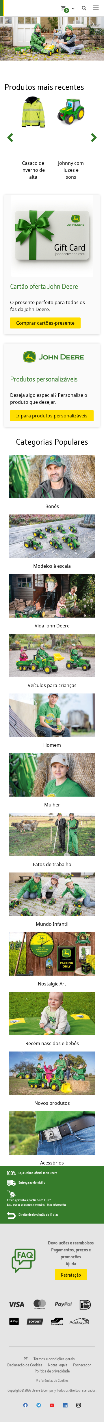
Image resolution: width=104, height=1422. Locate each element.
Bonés (52, 506)
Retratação (71, 1275)
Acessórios (52, 1163)
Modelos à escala (52, 566)
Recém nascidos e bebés (52, 1043)
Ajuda (71, 1263)
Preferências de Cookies (52, 1380)
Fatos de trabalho (52, 864)
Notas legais (57, 1364)
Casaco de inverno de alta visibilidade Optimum (33, 177)
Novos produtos (52, 1103)
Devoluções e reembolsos (71, 1243)
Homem (52, 745)
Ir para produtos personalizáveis (52, 415)
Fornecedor (82, 1364)
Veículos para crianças (52, 685)
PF (26, 1358)
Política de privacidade (52, 1370)
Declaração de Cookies (24, 1364)
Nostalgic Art (52, 984)
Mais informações (56, 1204)
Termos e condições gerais (54, 1358)
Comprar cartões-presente (45, 323)
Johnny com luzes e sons (71, 170)
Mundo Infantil (52, 924)
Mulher (52, 805)
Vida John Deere (52, 626)
